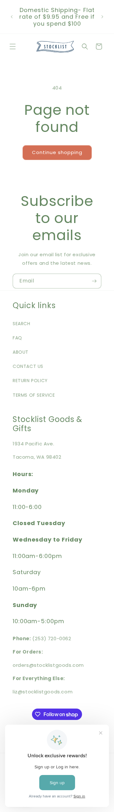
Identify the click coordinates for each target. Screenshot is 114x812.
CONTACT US (28, 366)
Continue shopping (57, 152)
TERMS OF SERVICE (34, 395)
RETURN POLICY (30, 380)
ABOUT (20, 352)
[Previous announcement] (12, 17)
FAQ (17, 338)
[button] (13, 46)
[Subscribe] (94, 281)
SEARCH (21, 323)
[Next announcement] (102, 17)
